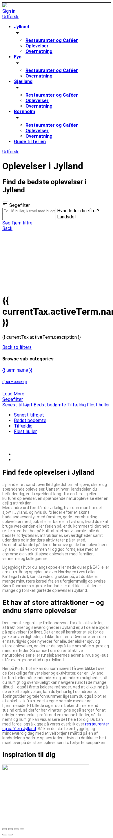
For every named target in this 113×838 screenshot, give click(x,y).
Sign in (8, 11)
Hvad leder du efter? (78, 210)
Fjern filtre (22, 223)
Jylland (21, 27)
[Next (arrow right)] (10, 834)
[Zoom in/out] (22, 829)
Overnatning (38, 51)
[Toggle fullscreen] (16, 829)
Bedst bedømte (30, 420)
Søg (6, 223)
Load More (13, 394)
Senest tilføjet (29, 415)
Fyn (17, 57)
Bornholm (24, 111)
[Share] (10, 829)
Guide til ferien (30, 141)
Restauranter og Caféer (51, 40)
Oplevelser (37, 46)
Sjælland (23, 81)
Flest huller (25, 431)
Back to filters (17, 347)
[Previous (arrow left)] (4, 834)
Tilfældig (23, 426)
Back (7, 228)
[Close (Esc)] (4, 829)
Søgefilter (12, 399)
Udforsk (10, 16)
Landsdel (66, 217)
